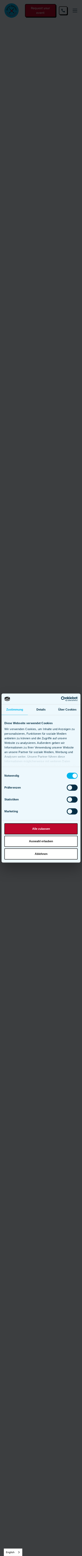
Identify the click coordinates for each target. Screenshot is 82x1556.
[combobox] (13, 1552)
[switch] (72, 788)
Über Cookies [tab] (67, 709)
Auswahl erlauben (41, 841)
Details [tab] (41, 709)
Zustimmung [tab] (14, 709)
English (10, 1552)
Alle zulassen (41, 828)
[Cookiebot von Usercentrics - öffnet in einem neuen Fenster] (61, 698)
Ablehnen (41, 853)
